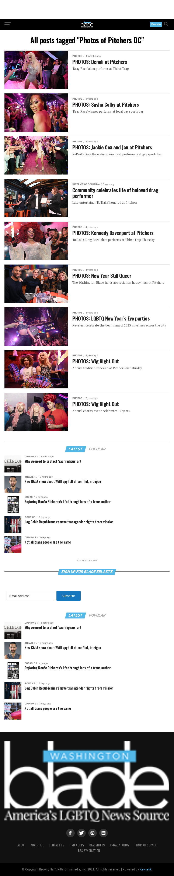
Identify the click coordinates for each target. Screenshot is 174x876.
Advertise (37, 845)
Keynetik (146, 869)
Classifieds (97, 845)
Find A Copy (76, 845)
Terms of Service (145, 845)
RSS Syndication (89, 850)
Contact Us (56, 845)
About (21, 845)
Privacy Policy (119, 845)
